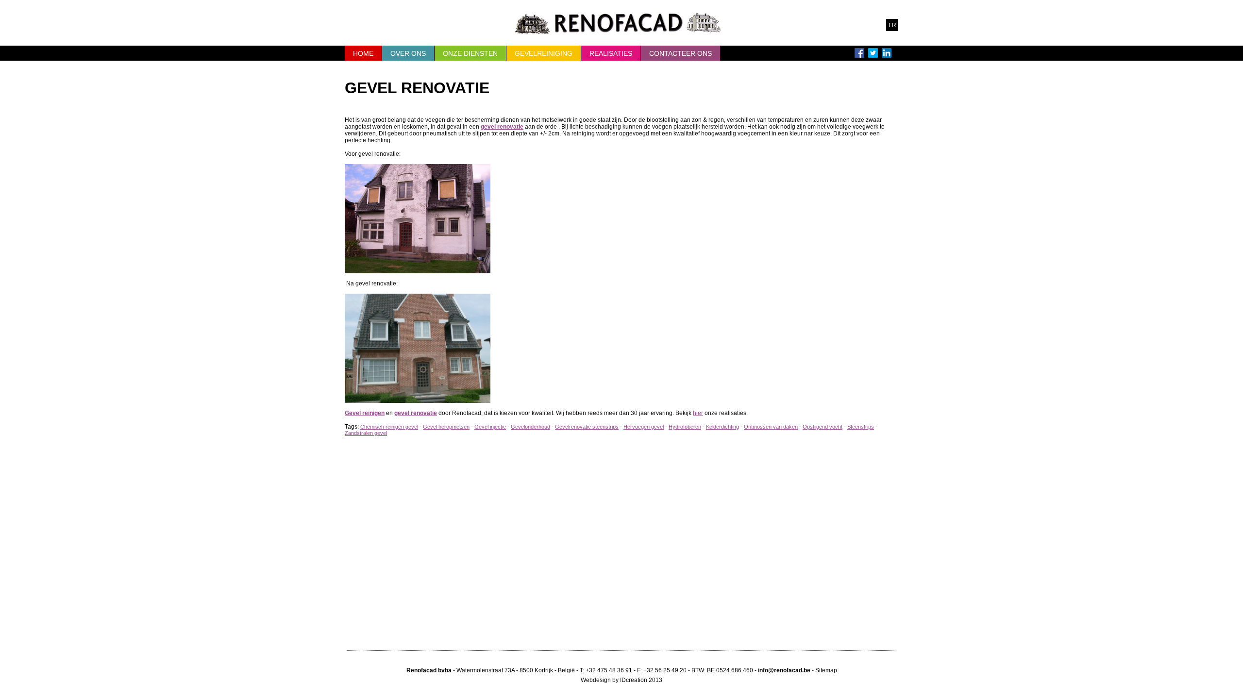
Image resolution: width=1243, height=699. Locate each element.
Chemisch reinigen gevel (389, 427)
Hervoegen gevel (643, 427)
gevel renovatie (502, 126)
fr (892, 25)
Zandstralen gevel (366, 433)
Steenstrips (860, 427)
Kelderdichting (722, 427)
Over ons (408, 53)
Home (363, 53)
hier (698, 413)
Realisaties (610, 53)
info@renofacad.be (784, 670)
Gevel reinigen (365, 413)
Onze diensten (470, 53)
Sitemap (826, 670)
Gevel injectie (490, 427)
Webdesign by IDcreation (614, 680)
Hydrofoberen (685, 427)
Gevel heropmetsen (446, 427)
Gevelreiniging (543, 53)
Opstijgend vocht (822, 427)
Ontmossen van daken (771, 427)
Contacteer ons (680, 53)
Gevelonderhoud (530, 427)
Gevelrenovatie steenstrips (587, 427)
